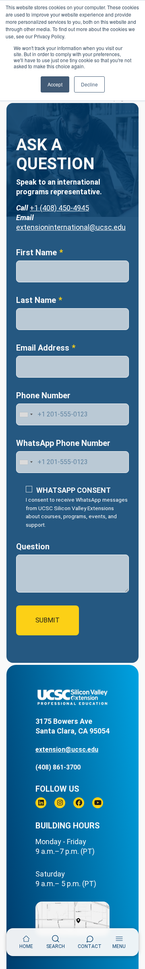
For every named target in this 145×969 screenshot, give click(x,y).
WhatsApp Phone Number (63, 443)
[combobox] (26, 414)
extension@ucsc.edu (66, 749)
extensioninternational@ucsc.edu (71, 227)
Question (33, 546)
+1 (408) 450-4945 (59, 208)
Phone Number (43, 395)
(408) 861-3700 (58, 767)
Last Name (36, 300)
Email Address (42, 348)
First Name (36, 252)
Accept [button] (55, 84)
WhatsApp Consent (73, 490)
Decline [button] (89, 84)
